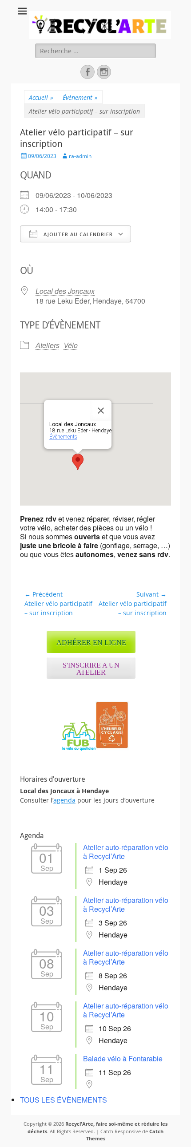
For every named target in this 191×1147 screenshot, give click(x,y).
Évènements (63, 437)
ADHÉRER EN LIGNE (91, 642)
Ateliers (48, 345)
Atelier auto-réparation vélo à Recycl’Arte (125, 851)
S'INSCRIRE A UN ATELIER (91, 668)
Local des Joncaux (65, 291)
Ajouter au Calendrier (77, 234)
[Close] (100, 410)
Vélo (71, 345)
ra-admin (80, 156)
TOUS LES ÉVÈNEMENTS (63, 1100)
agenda (64, 800)
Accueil (41, 97)
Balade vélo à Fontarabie (123, 1058)
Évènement (80, 97)
